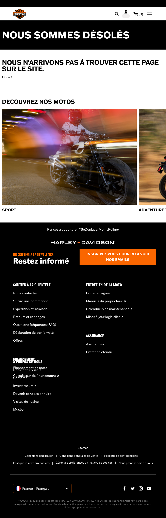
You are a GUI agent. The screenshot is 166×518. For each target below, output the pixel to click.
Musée (18, 409)
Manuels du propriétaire (104, 301)
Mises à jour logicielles (103, 317)
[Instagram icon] (140, 488)
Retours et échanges (29, 317)
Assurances (95, 344)
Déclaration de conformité (33, 333)
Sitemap (83, 447)
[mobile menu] (149, 13)
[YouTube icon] (148, 488)
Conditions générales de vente (79, 455)
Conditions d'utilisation (39, 455)
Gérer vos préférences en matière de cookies (84, 462)
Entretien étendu (99, 352)
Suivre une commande (30, 301)
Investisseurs (23, 386)
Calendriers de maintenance (107, 309)
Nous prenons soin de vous (136, 463)
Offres (18, 340)
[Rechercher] (116, 14)
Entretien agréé (98, 293)
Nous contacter (25, 293)
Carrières (20, 378)
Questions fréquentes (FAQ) (34, 325)
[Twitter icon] (132, 488)
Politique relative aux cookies (31, 463)
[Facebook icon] (124, 488)
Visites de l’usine (26, 401)
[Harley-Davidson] (83, 242)
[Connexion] (125, 14)
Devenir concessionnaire (32, 394)
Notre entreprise (25, 370)
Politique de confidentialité (121, 455)
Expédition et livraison (30, 309)
